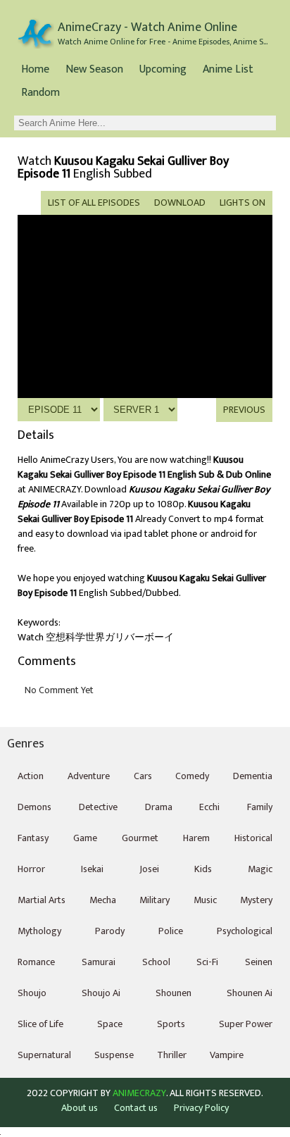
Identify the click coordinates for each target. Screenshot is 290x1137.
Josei (149, 869)
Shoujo (32, 993)
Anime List (228, 69)
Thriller (172, 1055)
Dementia (252, 776)
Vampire (227, 1055)
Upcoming (163, 69)
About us (79, 1108)
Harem (196, 838)
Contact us (136, 1108)
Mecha (102, 900)
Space (109, 1024)
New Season (94, 69)
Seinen (258, 962)
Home (35, 69)
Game (85, 838)
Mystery (256, 900)
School (156, 962)
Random (40, 92)
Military (154, 900)
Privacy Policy (201, 1108)
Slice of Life (40, 1024)
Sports (171, 1024)
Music (205, 900)
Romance (36, 962)
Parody (110, 931)
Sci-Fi (207, 962)
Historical (253, 838)
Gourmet (140, 838)
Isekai (92, 869)
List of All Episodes (94, 202)
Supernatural (44, 1055)
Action (31, 776)
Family (259, 807)
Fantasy (33, 838)
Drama (158, 807)
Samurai (98, 962)
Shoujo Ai (101, 993)
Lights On (242, 202)
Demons (34, 807)
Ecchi (209, 807)
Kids (203, 869)
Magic (260, 869)
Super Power (245, 1024)
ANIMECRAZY (139, 1093)
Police (170, 931)
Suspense (114, 1055)
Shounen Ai (249, 993)
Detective (98, 807)
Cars (143, 776)
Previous (244, 410)
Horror (31, 869)
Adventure (89, 776)
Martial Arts (41, 900)
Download (180, 202)
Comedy (192, 776)
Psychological (244, 931)
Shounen (173, 993)
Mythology (39, 931)
